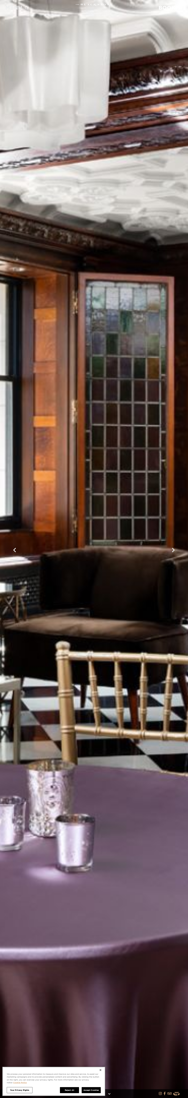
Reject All (69, 1090)
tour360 (176, 1093)
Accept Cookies (91, 1090)
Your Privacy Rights (19, 1090)
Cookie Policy (20, 1083)
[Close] (100, 1070)
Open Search (27, 8)
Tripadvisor (169, 1093)
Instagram (160, 1093)
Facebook (165, 1093)
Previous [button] (14, 550)
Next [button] (173, 550)
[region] (53, 1081)
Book (170, 8)
